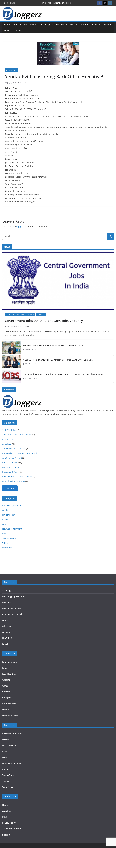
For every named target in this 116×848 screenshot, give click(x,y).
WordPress (7, 547)
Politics (5, 533)
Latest (5, 519)
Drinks (5, 620)
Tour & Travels (9, 538)
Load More (10, 488)
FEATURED (7, 638)
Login (12, 2)
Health (5, 709)
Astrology (6, 444)
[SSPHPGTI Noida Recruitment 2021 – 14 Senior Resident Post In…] (11, 347)
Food (4, 668)
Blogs (4, 816)
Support (6, 834)
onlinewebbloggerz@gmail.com (56, 2)
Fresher (5, 510)
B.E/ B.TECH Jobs (10, 462)
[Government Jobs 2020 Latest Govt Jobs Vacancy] (58, 281)
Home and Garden (100, 24)
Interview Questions (11, 505)
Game (5, 685)
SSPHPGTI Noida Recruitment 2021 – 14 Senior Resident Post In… (53, 345)
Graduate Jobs (11, 70)
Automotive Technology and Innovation (20, 453)
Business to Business (12, 608)
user (27, 326)
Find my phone (9, 662)
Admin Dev (24, 83)
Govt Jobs (41, 315)
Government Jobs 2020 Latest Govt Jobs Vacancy (44, 320)
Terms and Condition (12, 828)
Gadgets (6, 679)
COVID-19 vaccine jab (12, 614)
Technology (44, 24)
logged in (21, 226)
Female (5, 644)
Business (60, 24)
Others (18, 30)
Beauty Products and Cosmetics (17, 476)
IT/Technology (8, 514)
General (6, 691)
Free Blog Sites (9, 674)
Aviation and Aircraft (12, 458)
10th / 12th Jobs (9, 430)
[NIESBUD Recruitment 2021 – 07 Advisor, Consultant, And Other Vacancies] (11, 361)
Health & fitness (11, 24)
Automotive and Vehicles (14, 448)
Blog (6, 2)
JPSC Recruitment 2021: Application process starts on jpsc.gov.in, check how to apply (63, 374)
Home (5, 805)
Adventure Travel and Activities (17, 434)
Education (29, 24)
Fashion (6, 632)
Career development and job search (20, 315)
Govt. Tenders (9, 703)
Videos (5, 542)
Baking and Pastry (10, 472)
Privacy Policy (9, 822)
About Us (6, 811)
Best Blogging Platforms (13, 481)
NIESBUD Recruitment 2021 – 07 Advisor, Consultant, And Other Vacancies (58, 359)
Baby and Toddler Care (13, 467)
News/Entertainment (12, 528)
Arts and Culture (78, 24)
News (6, 30)
